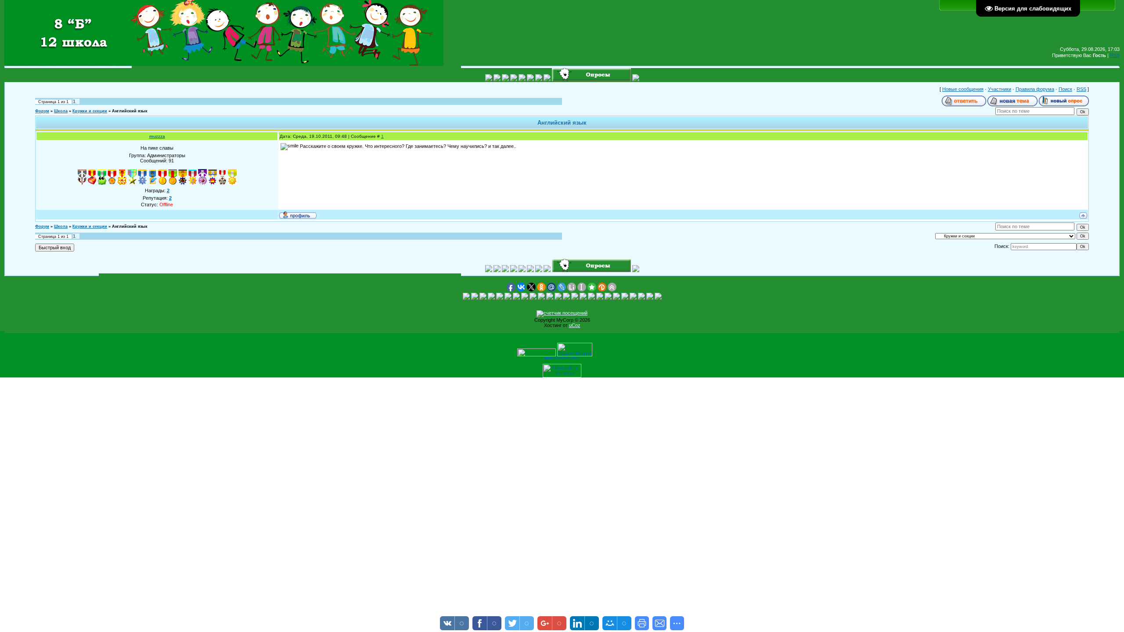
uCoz (574, 325)
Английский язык (130, 111)
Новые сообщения (963, 89)
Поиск (1065, 89)
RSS (1115, 55)
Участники (999, 89)
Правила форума (1035, 89)
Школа (61, 111)
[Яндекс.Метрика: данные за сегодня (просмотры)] (574, 349)
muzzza (157, 136)
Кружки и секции (89, 111)
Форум (42, 111)
